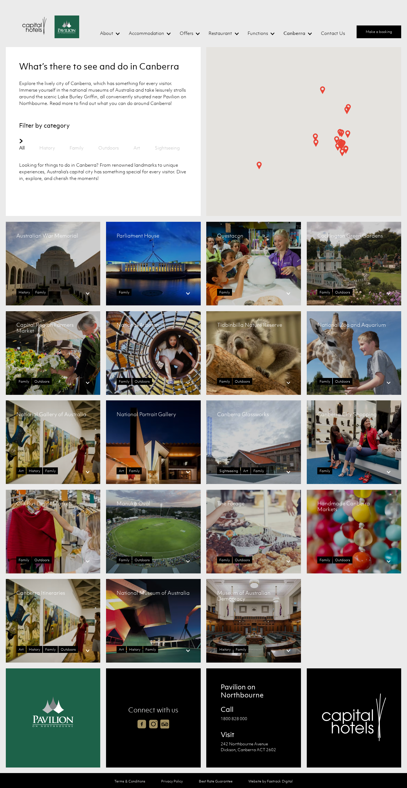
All (22, 148)
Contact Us (333, 33)
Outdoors (108, 148)
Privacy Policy (172, 781)
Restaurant (220, 33)
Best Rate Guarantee (216, 781)
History (47, 148)
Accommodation (146, 33)
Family (76, 148)
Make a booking (379, 31)
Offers (186, 33)
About (106, 33)
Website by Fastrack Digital (270, 781)
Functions (258, 33)
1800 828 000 (234, 718)
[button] (347, 134)
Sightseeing (167, 148)
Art (136, 148)
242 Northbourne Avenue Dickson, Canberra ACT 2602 (248, 747)
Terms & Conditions (129, 781)
